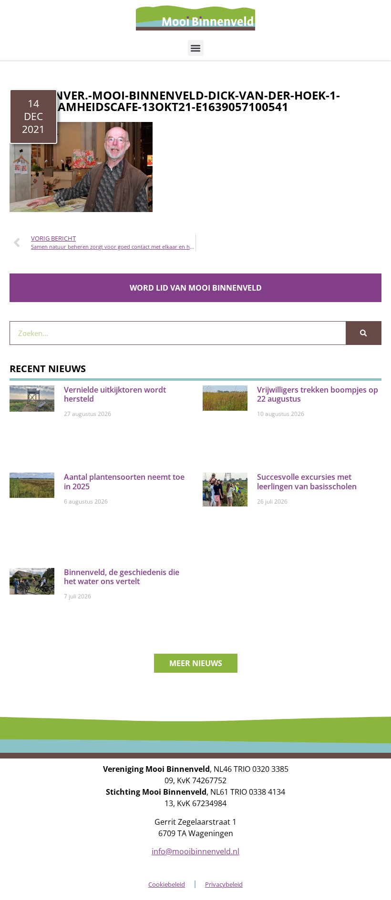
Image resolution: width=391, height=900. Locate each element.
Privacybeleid (224, 884)
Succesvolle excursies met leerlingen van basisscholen (307, 481)
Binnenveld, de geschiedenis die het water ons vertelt (121, 577)
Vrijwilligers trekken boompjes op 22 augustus (317, 394)
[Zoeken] (363, 333)
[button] (196, 48)
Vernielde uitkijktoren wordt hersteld (115, 394)
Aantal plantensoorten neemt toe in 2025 (124, 481)
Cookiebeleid (166, 884)
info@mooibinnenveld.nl (195, 851)
